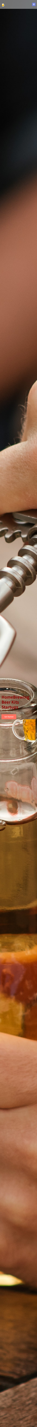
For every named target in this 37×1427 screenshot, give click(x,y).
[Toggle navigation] (34, 4)
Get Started (8, 716)
